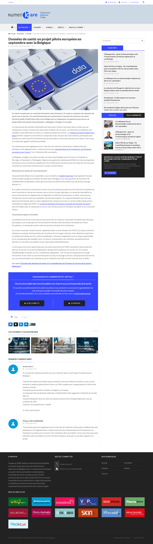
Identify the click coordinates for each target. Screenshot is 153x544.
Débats (61, 27)
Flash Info (112, 48)
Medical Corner (76, 27)
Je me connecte (33, 303)
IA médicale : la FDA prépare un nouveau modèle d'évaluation (119, 99)
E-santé (24, 317)
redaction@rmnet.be (82, 293)
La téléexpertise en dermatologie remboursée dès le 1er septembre (122, 79)
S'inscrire (124, 2)
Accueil (13, 34)
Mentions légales (139, 538)
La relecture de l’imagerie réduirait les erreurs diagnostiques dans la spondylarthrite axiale (122, 89)
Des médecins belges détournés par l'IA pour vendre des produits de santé (121, 109)
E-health (28, 34)
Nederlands (135, 2)
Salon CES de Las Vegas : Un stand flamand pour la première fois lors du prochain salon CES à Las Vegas (121, 68)
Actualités (23, 27)
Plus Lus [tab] (112, 115)
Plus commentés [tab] (134, 115)
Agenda (49, 27)
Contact (10, 2)
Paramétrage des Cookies (121, 538)
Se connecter (112, 2)
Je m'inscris (75, 303)
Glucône (52, 538)
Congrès (37, 27)
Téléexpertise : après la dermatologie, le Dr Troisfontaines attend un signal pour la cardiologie (121, 56)
